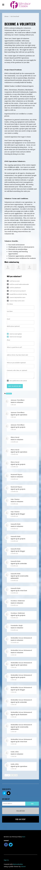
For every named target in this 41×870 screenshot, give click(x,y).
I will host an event (15, 281)
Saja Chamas (15, 499)
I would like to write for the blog (18, 294)
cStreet (23, 866)
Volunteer (20, 811)
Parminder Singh (17, 625)
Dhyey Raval (15, 437)
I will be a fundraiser (15, 287)
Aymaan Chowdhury (18, 400)
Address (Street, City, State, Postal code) (17, 355)
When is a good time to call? (14, 347)
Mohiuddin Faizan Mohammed (21, 638)
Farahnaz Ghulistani (18, 600)
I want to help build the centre (17, 297)
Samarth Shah (15, 524)
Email (8, 319)
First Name (10, 304)
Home (6, 16)
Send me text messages (16, 336)
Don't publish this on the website (18, 380)
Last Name (10, 311)
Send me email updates (16, 334)
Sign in (6, 860)
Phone (8, 340)
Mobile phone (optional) (13, 326)
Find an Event (20, 819)
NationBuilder (18, 864)
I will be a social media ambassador (19, 284)
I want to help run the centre (17, 300)
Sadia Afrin (15, 752)
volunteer (8, 393)
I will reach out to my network (18, 291)
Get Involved (14, 16)
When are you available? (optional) (16, 362)
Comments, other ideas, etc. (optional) (17, 370)
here (23, 837)
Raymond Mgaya (16, 474)
